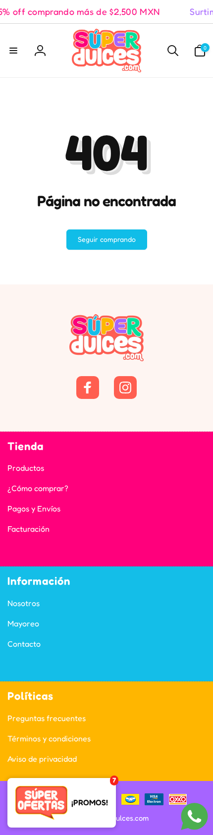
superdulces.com (121, 818)
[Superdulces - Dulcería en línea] (106, 358)
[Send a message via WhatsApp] (194, 816)
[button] (13, 50)
